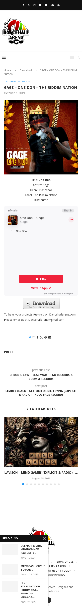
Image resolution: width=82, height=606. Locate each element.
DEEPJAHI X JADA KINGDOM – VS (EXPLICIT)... (31, 549)
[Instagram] (34, 5)
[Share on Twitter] (41, 337)
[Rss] (59, 5)
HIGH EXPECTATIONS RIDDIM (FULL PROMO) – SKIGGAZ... (30, 590)
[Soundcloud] (52, 5)
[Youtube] (40, 5)
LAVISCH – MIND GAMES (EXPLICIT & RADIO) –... (41, 472)
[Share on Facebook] (37, 337)
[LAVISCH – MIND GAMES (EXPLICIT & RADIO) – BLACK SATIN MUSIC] (41, 442)
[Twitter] (28, 5)
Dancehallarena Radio (50, 566)
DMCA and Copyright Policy (51, 570)
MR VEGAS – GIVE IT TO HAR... (33, 567)
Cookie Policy (55, 575)
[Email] (46, 5)
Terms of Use (64, 561)
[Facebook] (23, 5)
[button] (7, 451)
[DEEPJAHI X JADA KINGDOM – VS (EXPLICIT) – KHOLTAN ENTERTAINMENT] (10, 549)
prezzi (9, 352)
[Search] (78, 57)
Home (7, 70)
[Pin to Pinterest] (45, 337)
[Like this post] (33, 337)
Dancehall (26, 70)
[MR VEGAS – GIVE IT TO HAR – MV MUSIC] (10, 569)
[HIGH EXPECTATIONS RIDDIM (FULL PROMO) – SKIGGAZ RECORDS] (10, 586)
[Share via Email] (49, 337)
